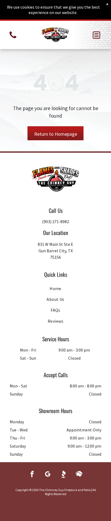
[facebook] (32, 474)
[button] (96, 35)
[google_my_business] (48, 474)
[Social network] (63, 474)
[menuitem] (55, 288)
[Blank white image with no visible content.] (13, 37)
